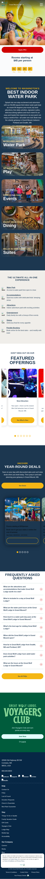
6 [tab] (29, 436)
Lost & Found (6, 796)
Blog (3, 852)
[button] (41, 4)
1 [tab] (15, 436)
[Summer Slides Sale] (22, 521)
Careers (4, 845)
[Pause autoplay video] (39, 38)
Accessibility (6, 836)
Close (21, 864)
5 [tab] (26, 436)
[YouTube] (33, 776)
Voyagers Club (6, 826)
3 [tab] (22, 552)
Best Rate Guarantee (9, 806)
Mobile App (5, 833)
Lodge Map (5, 829)
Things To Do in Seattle (9, 816)
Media (4, 849)
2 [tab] (18, 436)
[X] (19, 776)
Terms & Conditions (9, 861)
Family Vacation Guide (9, 819)
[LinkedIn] (5, 780)
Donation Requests (8, 800)
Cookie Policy (14, 859)
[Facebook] (5, 776)
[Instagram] (13, 776)
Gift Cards (5, 822)
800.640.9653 (7, 771)
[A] (39, 144)
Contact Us (5, 789)
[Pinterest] (25, 776)
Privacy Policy (20, 861)
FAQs (3, 793)
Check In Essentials (8, 803)
